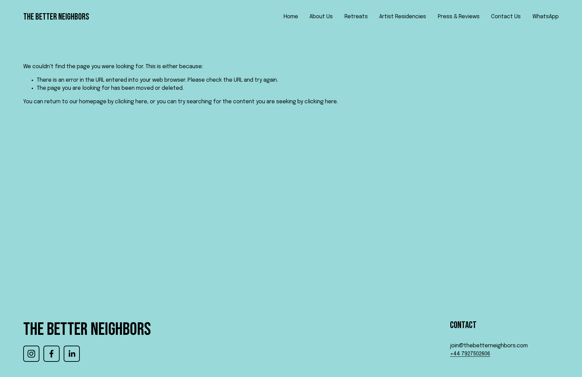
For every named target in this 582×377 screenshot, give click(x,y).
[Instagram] (31, 354)
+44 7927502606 (470, 354)
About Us (321, 17)
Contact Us (506, 17)
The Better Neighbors (56, 16)
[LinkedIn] (72, 354)
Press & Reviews (459, 17)
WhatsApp (545, 17)
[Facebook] (51, 354)
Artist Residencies (402, 17)
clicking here (131, 102)
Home (291, 17)
